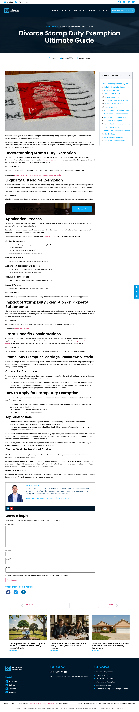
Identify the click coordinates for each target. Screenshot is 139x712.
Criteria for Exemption (113, 120)
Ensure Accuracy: (112, 97)
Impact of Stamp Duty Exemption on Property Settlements (117, 110)
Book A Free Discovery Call (122, 10)
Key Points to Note (112, 127)
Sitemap (43, 704)
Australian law (48, 160)
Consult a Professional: (114, 104)
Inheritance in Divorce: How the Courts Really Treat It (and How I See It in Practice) (68, 645)
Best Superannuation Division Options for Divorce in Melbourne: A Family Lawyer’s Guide (27, 645)
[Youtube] (11, 508)
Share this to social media (115, 140)
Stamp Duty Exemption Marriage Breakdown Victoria (117, 117)
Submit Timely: (111, 107)
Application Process (112, 90)
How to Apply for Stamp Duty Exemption (117, 124)
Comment (9, 524)
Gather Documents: (112, 94)
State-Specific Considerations (116, 114)
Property (55, 26)
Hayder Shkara (110, 134)
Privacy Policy (34, 704)
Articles (92, 11)
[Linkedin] (8, 508)
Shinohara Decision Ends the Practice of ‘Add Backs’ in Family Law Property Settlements (110, 645)
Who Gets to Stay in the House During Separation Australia (37, 175)
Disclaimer (51, 704)
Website (8, 567)
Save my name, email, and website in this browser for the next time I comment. (37, 575)
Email (8, 559)
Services (78, 11)
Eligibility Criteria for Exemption (116, 87)
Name (8, 550)
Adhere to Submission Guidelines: (117, 100)
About (64, 11)
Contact (103, 11)
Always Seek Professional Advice (117, 130)
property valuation (50, 236)
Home (55, 11)
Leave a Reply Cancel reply (114, 137)
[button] (136, 287)
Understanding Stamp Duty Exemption (116, 84)
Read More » (13, 650)
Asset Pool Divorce (21, 329)
